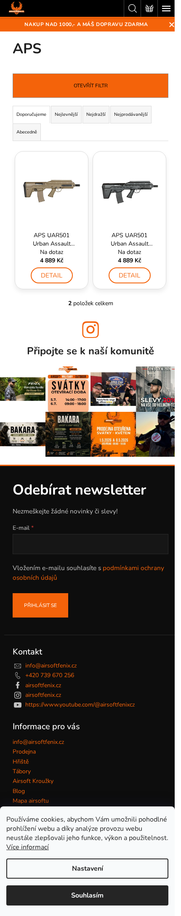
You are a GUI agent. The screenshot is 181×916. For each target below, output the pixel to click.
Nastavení (87, 868)
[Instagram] (90, 329)
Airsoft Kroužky (33, 781)
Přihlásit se (40, 605)
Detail (51, 275)
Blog (19, 791)
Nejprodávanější (131, 114)
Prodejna (24, 752)
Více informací (27, 847)
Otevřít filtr (91, 85)
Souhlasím (87, 895)
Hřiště (21, 762)
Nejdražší (96, 114)
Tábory (22, 771)
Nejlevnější (66, 114)
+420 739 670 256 (49, 675)
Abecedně (26, 132)
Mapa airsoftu (31, 801)
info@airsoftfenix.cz (51, 666)
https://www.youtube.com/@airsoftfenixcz (80, 705)
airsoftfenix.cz (43, 685)
